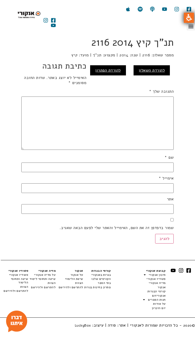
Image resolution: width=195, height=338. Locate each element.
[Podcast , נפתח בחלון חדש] (152, 9)
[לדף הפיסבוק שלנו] (189, 9)
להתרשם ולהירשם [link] (71, 287)
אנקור (162, 287)
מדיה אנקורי (157, 283)
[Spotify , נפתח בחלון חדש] (140, 9)
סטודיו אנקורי (156, 279)
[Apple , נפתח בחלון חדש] (128, 9)
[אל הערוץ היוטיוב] (164, 9)
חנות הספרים (157, 299)
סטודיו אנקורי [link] (18, 275)
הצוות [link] (79, 283)
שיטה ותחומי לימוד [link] (42, 279)
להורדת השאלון (152, 70)
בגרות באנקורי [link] (101, 275)
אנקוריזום (159, 295)
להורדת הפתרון (108, 70)
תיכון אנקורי (157, 275)
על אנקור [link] (77, 275)
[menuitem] (97, 275)
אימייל (166, 178)
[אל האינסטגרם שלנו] (177, 9)
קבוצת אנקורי (156, 271)
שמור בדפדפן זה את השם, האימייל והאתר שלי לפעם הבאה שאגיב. (117, 227)
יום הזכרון (159, 308)
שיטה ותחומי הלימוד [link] (19, 280)
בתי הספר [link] (104, 283)
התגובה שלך (161, 91)
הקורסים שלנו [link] (101, 279)
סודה (112, 325)
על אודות (159, 303)
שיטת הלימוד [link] (74, 279)
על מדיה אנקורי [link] (45, 275)
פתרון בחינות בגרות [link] (97, 287)
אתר (170, 199)
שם (169, 157)
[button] (189, 18)
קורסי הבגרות (157, 291)
